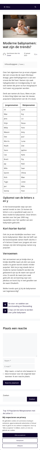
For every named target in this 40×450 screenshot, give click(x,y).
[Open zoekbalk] (35, 7)
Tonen (21, 64)
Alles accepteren (20, 435)
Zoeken (6, 395)
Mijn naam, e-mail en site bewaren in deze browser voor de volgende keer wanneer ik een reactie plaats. (20, 374)
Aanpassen (20, 440)
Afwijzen (20, 446)
